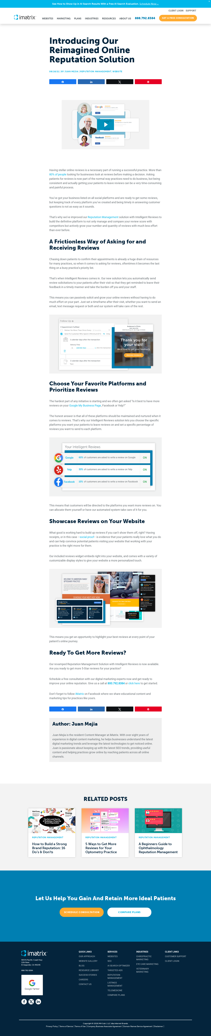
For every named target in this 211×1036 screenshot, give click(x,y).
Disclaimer (158, 1026)
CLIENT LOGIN (176, 10)
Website (117, 71)
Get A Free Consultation (178, 18)
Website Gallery (88, 961)
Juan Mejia (71, 71)
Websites (113, 956)
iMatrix (79, 693)
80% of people (57, 174)
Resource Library (89, 970)
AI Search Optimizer (119, 965)
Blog (81, 965)
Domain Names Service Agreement (137, 1026)
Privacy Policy (52, 1026)
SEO (110, 961)
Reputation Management (95, 71)
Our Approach (87, 956)
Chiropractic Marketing (144, 958)
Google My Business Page (85, 405)
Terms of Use (80, 1026)
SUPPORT (191, 10)
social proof (87, 537)
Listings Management (115, 984)
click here (134, 683)
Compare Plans (116, 995)
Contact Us (85, 984)
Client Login (172, 961)
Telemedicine (115, 990)
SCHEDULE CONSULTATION (81, 912)
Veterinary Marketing (142, 970)
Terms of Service (66, 1026)
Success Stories (88, 975)
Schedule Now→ (149, 3)
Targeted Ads (115, 970)
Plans (77, 18)
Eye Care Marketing (147, 964)
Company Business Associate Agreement (104, 1026)
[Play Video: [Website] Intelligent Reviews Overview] (105, 124)
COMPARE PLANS (129, 912)
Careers (83, 979)
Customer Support (175, 956)
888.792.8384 (145, 18)
